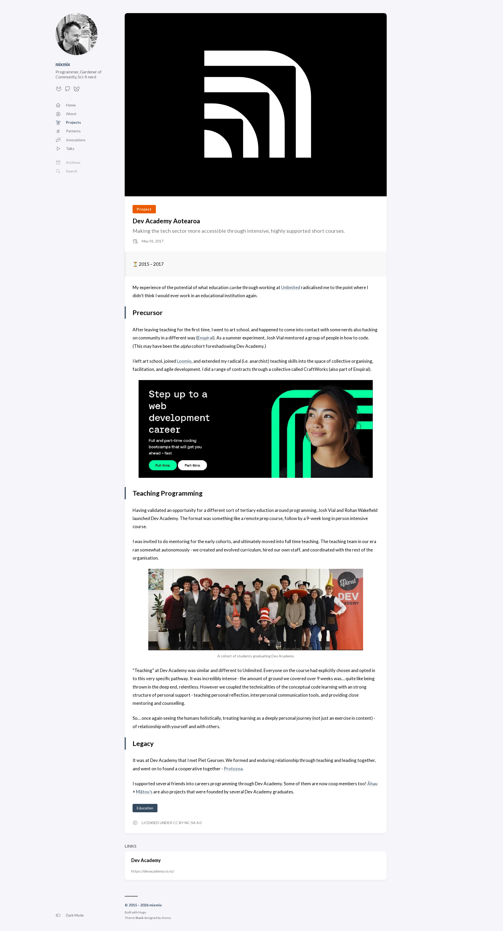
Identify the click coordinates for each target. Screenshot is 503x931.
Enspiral (205, 337)
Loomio (184, 361)
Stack (139, 918)
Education (145, 808)
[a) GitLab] (59, 90)
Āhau (372, 783)
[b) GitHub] (67, 90)
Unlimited (290, 287)
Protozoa (233, 768)
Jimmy (166, 918)
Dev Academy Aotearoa (166, 221)
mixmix (63, 64)
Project (144, 209)
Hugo (142, 912)
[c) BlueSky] (76, 90)
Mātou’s (144, 791)
